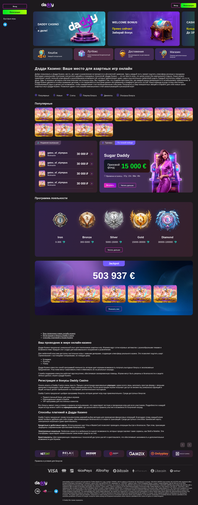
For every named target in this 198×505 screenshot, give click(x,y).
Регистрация (15, 12)
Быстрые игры (9, 19)
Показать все (114, 309)
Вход (15, 6)
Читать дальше (127, 185)
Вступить (110, 185)
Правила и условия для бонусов (48, 461)
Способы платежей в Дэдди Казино (58, 338)
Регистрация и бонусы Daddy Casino (58, 336)
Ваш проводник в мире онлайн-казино (59, 334)
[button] (36, 28)
